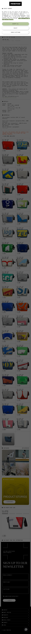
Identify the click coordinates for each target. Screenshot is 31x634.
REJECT (15, 28)
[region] (15, 18)
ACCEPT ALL (15, 23)
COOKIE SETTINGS (15, 32)
